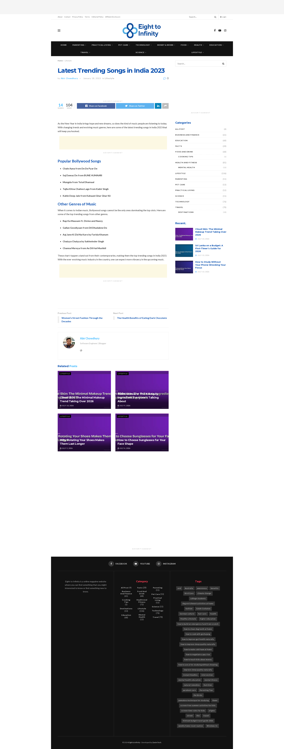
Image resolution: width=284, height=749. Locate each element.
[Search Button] (215, 17)
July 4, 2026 (124, 448)
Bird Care (189, 593)
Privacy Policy (77, 17)
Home (64, 45)
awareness (202, 588)
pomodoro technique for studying (194, 700)
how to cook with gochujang (198, 634)
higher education (208, 619)
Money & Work (165, 45)
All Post (180, 129)
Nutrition (208, 685)
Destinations (186, 212)
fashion (189, 609)
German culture (187, 614)
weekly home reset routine (191, 726)
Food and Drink (184, 152)
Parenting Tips (206, 690)
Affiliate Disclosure (112, 17)
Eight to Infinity (134, 742)
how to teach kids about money (198, 659)
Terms (87, 17)
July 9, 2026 (124, 405)
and (179, 588)
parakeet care (189, 690)
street (190, 716)
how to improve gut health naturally (198, 639)
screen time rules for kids (193, 711)
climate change (204, 593)
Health (198, 45)
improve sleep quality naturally (198, 670)
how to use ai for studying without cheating (198, 665)
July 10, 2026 (67, 405)
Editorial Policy (97, 17)
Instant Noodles (190, 675)
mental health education (190, 680)
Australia (189, 588)
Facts (178, 146)
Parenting (78, 45)
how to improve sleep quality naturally (198, 644)
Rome (215, 700)
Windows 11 (212, 726)
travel (206, 716)
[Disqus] (113, 494)
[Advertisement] (142, 6)
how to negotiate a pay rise (198, 654)
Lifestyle (197, 52)
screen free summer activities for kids (198, 705)
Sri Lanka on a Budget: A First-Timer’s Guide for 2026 (209, 248)
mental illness (211, 680)
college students (198, 598)
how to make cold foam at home (198, 649)
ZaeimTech (156, 742)
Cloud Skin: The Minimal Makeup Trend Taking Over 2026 (210, 232)
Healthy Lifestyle (188, 619)
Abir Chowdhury (69, 78)
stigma (212, 711)
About (60, 17)
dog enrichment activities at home (198, 603)
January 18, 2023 (92, 78)
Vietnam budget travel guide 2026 (198, 721)
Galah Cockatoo (203, 609)
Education (215, 45)
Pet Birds (198, 695)
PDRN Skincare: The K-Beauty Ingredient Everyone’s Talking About (138, 397)
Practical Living (101, 45)
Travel (84, 52)
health (213, 614)
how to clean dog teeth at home (198, 629)
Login (224, 17)
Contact (67, 17)
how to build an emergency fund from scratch (198, 624)
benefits (214, 588)
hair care (202, 614)
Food (184, 45)
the (198, 716)
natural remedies (192, 685)
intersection (207, 675)
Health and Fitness (186, 162)
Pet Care (123, 45)
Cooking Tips (185, 156)
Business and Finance (187, 135)
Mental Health (186, 167)
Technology (143, 45)
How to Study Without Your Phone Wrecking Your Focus (210, 265)
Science (140, 52)
